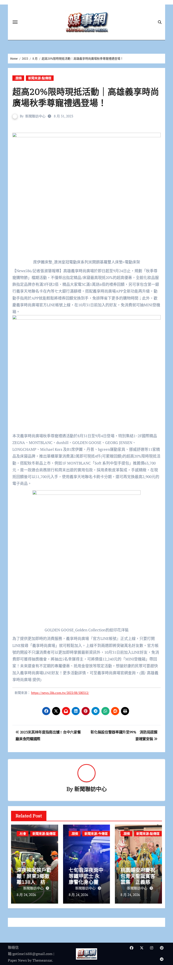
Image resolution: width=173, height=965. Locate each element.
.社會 (22, 833)
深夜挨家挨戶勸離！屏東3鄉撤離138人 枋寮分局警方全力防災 (34, 882)
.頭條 (18, 78)
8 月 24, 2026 (26, 894)
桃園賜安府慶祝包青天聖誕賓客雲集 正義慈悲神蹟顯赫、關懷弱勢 (138, 882)
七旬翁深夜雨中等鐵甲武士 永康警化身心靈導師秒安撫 (86, 879)
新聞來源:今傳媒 (96, 833)
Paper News (17, 960)
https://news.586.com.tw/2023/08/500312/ (60, 693)
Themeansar (42, 960)
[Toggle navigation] (15, 22)
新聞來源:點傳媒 (39, 78)
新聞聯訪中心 (35, 116)
